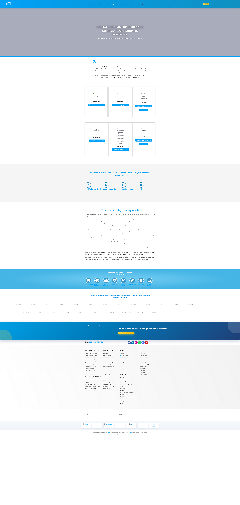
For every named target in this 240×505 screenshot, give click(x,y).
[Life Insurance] (115, 280)
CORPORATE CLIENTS (99, 4)
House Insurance (96, 285)
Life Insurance (115, 284)
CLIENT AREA (124, 4)
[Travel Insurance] (123, 280)
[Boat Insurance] (141, 280)
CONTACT (132, 4)
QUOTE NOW (116, 4)
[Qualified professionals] (88, 185)
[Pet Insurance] (132, 280)
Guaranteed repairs (109, 189)
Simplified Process (127, 189)
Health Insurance (105, 285)
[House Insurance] (97, 280)
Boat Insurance (141, 284)
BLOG (138, 4)
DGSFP (109, 432)
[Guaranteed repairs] (105, 185)
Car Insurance (89, 284)
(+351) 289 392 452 (96, 342)
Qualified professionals (93, 189)
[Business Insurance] (149, 280)
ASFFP (131, 432)
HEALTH (108, 4)
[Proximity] (141, 185)
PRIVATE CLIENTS (88, 4)
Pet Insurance (132, 284)
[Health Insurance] (106, 280)
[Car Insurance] (88, 280)
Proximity (141, 189)
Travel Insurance (123, 285)
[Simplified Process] (123, 185)
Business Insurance (149, 285)
